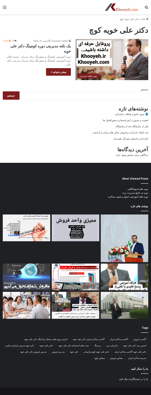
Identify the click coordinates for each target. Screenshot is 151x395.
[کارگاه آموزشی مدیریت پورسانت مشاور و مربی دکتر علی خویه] (26, 277)
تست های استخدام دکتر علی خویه (73, 345)
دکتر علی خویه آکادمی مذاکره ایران (130, 351)
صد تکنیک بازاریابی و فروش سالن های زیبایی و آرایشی (120, 132)
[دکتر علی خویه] (121, 7)
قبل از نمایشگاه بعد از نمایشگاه (132, 126)
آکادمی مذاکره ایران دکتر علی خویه (89, 339)
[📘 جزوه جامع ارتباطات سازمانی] (124, 238)
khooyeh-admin (60, 41)
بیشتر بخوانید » (58, 71)
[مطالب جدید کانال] (26, 305)
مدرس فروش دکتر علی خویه (33, 351)
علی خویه (74, 351)
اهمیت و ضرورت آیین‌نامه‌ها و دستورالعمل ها (125, 120)
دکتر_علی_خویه (46, 345)
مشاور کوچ (99, 358)
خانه (143, 19)
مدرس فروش (58, 351)
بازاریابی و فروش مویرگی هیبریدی (130, 138)
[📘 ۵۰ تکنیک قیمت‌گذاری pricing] (124, 305)
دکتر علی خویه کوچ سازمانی (96, 351)
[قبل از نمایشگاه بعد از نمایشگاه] (26, 227)
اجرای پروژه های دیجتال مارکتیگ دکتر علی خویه (46, 339)
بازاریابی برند (112, 345)
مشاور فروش (116, 358)
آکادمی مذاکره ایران (119, 339)
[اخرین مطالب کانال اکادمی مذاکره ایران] (75, 305)
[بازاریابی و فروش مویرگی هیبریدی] (75, 277)
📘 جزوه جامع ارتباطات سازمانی (131, 114)
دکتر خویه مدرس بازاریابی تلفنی (19, 345)
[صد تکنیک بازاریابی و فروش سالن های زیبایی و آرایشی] (124, 277)
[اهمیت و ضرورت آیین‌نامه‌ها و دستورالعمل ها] (75, 227)
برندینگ (97, 345)
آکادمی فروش (139, 339)
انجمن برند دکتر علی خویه (134, 345)
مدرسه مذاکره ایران (137, 358)
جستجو (144, 89)
